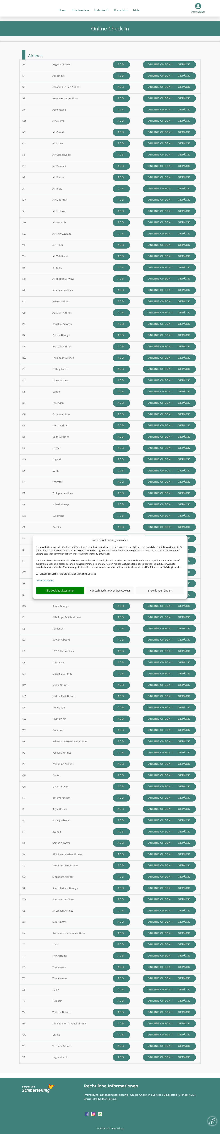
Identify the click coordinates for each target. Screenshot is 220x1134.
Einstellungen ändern (159, 590)
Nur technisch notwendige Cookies (110, 590)
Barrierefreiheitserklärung (100, 1098)
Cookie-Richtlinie (44, 580)
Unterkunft (101, 10)
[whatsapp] (100, 1115)
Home (62, 10)
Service (157, 1094)
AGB (121, 64)
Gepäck (184, 64)
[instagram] (93, 1115)
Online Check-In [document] (110, 28)
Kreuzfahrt (121, 10)
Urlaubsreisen (80, 10)
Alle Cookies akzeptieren (60, 590)
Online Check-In (162, 64)
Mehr (136, 10)
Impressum (91, 1094)
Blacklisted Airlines (175, 1094)
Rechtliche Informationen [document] (111, 1086)
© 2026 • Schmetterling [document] (110, 1128)
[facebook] (87, 1115)
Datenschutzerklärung (114, 1094)
